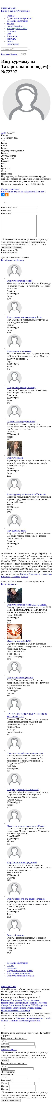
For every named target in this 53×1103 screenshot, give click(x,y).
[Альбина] (14, 278)
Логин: (4, 1044)
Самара (4, 1005)
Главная (10, 16)
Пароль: (5, 1046)
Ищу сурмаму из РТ (16, 531)
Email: (4, 1069)
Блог (9, 33)
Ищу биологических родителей (22, 862)
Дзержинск (34, 574)
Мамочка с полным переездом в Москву (26, 826)
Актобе (24, 576)
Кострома (5, 576)
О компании (16, 1000)
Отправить (6, 247)
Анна (3, 133)
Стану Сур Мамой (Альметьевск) (23, 789)
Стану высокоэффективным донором (25, 753)
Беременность (19, 1008)
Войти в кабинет (9, 11)
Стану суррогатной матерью (20, 975)
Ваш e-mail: (6, 1080)
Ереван (23, 574)
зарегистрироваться (10, 1100)
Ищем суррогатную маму (19, 351)
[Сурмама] (14, 419)
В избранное (7, 191)
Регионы (26, 1005)
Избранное (12, 36)
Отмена (17, 247)
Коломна (15, 576)
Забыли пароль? (9, 1049)
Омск (11, 1005)
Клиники (11, 31)
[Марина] (14, 492)
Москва (10, 23)
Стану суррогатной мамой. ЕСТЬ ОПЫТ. (27, 605)
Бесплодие (12, 968)
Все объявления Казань (12, 260)
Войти (10, 41)
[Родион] (14, 314)
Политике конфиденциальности (24, 1020)
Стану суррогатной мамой (19, 281)
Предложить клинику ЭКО (20, 970)
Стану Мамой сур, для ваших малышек (26, 899)
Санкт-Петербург (15, 26)
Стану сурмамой (15, 458)
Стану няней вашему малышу (21, 387)
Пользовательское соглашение (15, 1010)
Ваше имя (6, 210)
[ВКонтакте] (3, 194)
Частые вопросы (31, 1000)
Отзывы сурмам (34, 1008)
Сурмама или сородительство (21, 421)
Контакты (11, 39)
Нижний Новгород (38, 1003)
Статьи (10, 965)
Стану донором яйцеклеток (20, 677)
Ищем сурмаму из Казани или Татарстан (26, 494)
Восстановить (8, 1072)
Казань (18, 1005)
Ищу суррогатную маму (18, 973)
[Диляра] (14, 455)
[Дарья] (14, 348)
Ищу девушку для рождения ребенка (24, 317)
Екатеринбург (21, 1003)
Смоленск (46, 574)
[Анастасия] (14, 385)
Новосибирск (7, 1003)
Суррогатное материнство (19, 18)
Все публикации (9, 584)
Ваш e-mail (6, 207)
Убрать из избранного (24, 191)
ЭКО (33, 1005)
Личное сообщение (10, 189)
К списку (39, 191)
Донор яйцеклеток (16, 935)
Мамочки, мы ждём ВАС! (19, 641)
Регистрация (23, 11)
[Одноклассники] (6, 194)
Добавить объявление (17, 21)
